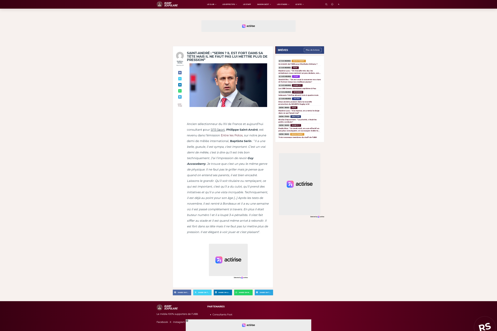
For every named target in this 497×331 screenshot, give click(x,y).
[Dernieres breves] (332, 4)
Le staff (247, 4)
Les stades (282, 4)
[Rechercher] (326, 4)
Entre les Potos (232, 135)
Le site (298, 4)
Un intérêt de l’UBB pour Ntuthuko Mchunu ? (297, 64)
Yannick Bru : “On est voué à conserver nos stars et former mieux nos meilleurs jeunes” (299, 80)
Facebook (162, 322)
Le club (210, 4)
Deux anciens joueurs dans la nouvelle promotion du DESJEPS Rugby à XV (295, 103)
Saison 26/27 (263, 4)
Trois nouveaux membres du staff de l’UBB (297, 137)
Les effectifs (228, 4)
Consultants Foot (222, 314)
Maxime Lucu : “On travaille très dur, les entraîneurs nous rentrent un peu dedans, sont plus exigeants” (299, 72)
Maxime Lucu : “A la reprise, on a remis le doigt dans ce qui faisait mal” (298, 112)
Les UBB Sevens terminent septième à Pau (297, 88)
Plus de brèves (313, 50)
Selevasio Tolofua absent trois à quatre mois (298, 95)
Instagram (179, 322)
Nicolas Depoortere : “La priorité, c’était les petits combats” (297, 121)
